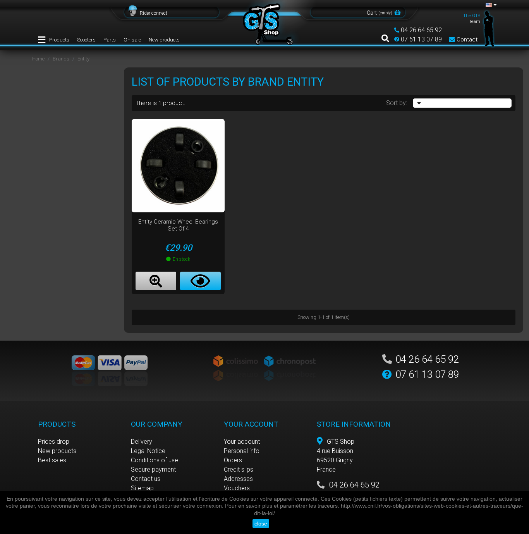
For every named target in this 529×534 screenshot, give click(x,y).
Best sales (52, 460)
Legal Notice (148, 451)
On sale (132, 40)
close (260, 523)
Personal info (241, 451)
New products (164, 40)
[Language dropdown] (491, 4)
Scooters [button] (86, 40)
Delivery (141, 441)
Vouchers (237, 488)
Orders (233, 460)
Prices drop (53, 441)
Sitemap (142, 488)
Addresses (238, 478)
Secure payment (153, 469)
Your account (242, 441)
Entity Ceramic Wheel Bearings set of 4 (178, 225)
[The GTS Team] (489, 28)
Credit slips (238, 469)
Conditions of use (154, 460)
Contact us (145, 478)
